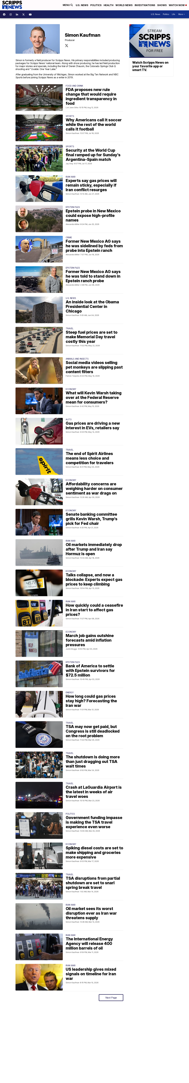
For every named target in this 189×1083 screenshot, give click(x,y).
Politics (96, 5)
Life (173, 14)
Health (108, 5)
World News (124, 5)
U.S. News (82, 5)
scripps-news (17, 14)
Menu (66, 5)
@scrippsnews (31, 14)
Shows (162, 5)
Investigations (145, 5)
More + (181, 14)
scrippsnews (5, 14)
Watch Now (177, 5)
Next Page (111, 997)
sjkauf (66, 45)
